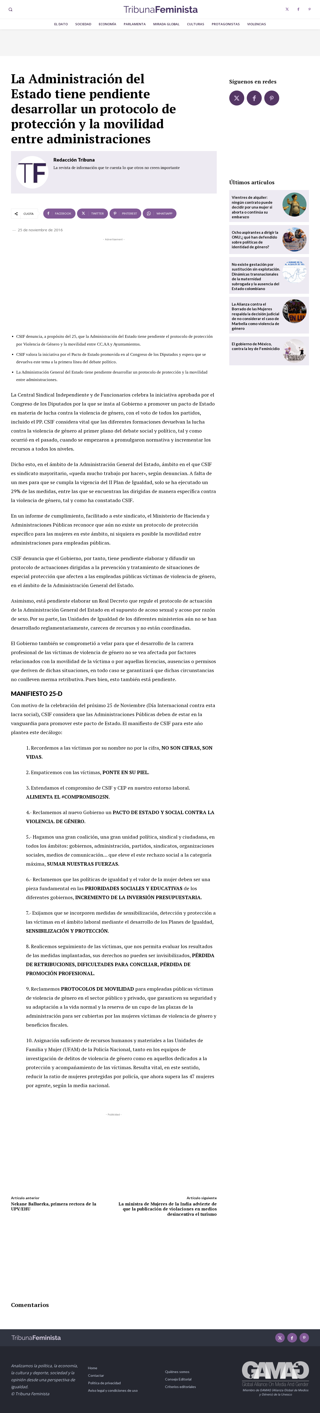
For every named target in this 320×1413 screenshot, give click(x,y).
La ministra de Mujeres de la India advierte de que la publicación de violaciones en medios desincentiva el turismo (167, 1209)
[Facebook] (298, 9)
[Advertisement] (114, 277)
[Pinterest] (309, 9)
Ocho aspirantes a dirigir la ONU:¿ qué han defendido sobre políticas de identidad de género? (255, 239)
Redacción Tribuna (74, 159)
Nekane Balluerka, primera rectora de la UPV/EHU (53, 1206)
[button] (10, 9)
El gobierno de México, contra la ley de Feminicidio (256, 346)
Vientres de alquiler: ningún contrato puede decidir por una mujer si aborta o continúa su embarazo (252, 207)
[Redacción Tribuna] (32, 172)
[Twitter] (287, 9)
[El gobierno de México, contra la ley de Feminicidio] (294, 351)
